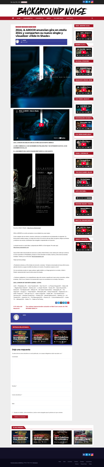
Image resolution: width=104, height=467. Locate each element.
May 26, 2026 (59, 442)
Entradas (82, 461)
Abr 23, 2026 (80, 442)
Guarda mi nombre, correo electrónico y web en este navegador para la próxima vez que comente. (38, 412)
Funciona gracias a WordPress (17, 462)
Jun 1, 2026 (38, 442)
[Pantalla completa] (90, 39)
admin (24, 40)
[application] (84, 35)
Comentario (15, 356)
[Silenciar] (88, 39)
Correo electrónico (17, 394)
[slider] (89, 198)
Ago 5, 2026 (17, 442)
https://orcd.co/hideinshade (34, 228)
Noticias (30, 26)
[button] (92, 18)
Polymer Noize (58, 18)
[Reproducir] (77, 39)
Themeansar (35, 462)
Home (18, 18)
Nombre (14, 386)
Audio (64, 461)
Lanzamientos (28, 18)
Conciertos (39, 18)
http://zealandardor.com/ (38, 256)
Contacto (69, 18)
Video (34, 26)
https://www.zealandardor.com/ (21, 247)
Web (13, 403)
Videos (48, 18)
